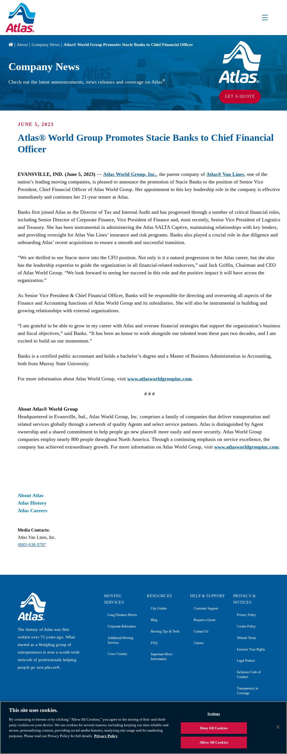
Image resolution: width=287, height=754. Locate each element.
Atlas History (32, 503)
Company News (46, 44)
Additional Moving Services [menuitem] (120, 640)
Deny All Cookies (214, 728)
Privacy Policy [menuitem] (246, 615)
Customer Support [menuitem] (206, 608)
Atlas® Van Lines (225, 174)
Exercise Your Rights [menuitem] (251, 649)
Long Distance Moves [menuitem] (122, 615)
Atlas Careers (32, 510)
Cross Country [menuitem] (117, 654)
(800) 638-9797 (32, 544)
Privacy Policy (106, 736)
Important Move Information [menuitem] (161, 656)
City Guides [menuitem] (158, 608)
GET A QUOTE (240, 96)
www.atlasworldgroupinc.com (159, 378)
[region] (143, 727)
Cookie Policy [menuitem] (246, 626)
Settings (213, 714)
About (22, 44)
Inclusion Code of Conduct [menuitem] (249, 674)
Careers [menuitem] (199, 643)
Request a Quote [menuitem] (205, 620)
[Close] (278, 727)
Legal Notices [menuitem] (246, 661)
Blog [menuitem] (154, 620)
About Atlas (30, 495)
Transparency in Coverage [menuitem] (247, 690)
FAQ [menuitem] (154, 643)
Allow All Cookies (214, 742)
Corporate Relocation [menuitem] (122, 626)
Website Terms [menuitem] (246, 638)
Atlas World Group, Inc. (129, 174)
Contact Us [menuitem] (201, 631)
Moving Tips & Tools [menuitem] (165, 631)
